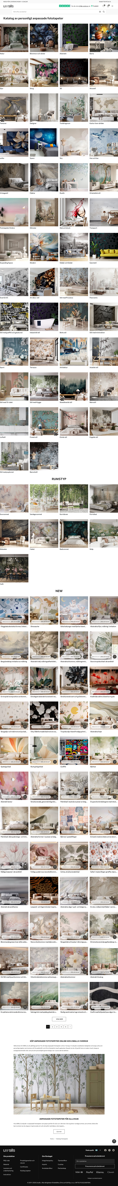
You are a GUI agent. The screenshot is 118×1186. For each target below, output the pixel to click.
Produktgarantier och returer (27, 1162)
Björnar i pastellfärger (68, 837)
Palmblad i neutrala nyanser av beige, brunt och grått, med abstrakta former (73, 802)
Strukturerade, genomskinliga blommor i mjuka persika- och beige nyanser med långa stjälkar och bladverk (44, 802)
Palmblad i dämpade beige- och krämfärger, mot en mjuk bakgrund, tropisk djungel (14, 837)
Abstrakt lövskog (96, 977)
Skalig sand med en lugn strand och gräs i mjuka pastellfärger (73, 1012)
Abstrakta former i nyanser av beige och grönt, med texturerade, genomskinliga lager (44, 837)
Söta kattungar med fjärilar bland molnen (73, 626)
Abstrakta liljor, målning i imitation (103, 626)
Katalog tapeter (25, 1170)
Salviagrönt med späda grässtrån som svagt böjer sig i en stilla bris (44, 1012)
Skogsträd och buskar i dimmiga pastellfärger (73, 942)
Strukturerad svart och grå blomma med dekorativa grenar (73, 696)
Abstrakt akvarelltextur (9, 907)
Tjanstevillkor (62, 1160)
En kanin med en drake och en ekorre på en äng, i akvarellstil (103, 837)
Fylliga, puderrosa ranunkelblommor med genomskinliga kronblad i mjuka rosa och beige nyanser (44, 872)
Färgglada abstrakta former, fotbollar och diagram (14, 626)
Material (6, 1164)
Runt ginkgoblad (37, 767)
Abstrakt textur (6, 802)
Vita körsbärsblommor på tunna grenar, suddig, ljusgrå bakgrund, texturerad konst (44, 977)
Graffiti (63, 767)
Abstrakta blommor (67, 977)
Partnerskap (62, 1168)
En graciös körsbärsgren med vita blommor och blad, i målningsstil (103, 802)
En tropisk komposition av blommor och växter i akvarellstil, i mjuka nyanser (14, 696)
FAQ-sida (6, 1160)
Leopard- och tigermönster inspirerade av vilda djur (44, 907)
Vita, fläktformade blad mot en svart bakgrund (44, 732)
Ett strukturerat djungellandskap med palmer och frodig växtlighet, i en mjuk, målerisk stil (103, 942)
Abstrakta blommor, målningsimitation (73, 661)
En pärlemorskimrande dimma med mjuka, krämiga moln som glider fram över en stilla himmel (14, 1012)
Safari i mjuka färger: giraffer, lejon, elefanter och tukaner (103, 872)
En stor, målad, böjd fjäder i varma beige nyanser (103, 907)
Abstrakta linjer (96, 732)
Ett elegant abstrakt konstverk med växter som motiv (44, 696)
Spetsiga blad (6, 767)
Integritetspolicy (47, 1160)
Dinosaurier (35, 626)
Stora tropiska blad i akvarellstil (102, 661)
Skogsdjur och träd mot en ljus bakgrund (14, 732)
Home (52, 1139)
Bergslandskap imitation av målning (14, 661)
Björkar (93, 767)
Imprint (44, 1164)
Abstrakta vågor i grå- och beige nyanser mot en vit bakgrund (73, 907)
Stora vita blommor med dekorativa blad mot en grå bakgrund (44, 942)
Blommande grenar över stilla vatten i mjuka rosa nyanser (14, 942)
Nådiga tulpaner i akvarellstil (11, 872)
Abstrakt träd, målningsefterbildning (44, 661)
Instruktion (7, 1174)
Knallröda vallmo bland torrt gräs (102, 696)
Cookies (60, 1164)
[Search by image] (100, 11)
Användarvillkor (47, 1168)
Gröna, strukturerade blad (69, 872)
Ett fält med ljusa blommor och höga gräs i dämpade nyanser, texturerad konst (14, 977)
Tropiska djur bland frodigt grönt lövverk (73, 732)
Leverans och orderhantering (8, 1169)
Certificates (24, 1167)
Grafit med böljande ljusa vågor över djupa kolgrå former (103, 1012)
